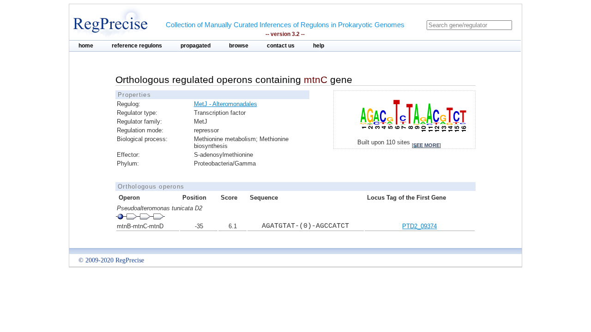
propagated (196, 45)
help (318, 45)
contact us (281, 45)
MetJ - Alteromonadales (225, 104)
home (85, 45)
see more (426, 145)
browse (238, 45)
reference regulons (137, 45)
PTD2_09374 (419, 226)
